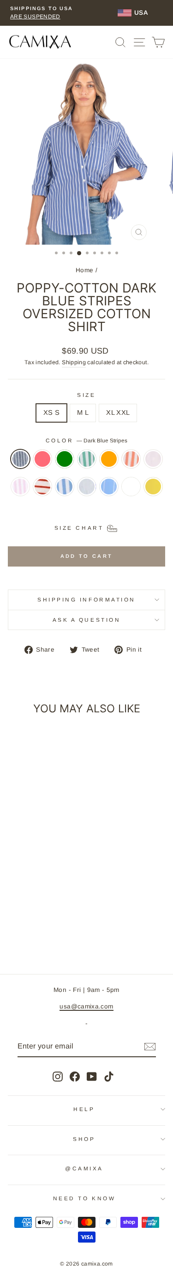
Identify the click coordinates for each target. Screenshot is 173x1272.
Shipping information (86, 599)
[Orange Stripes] (131, 463)
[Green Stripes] (87, 463)
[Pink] (153, 463)
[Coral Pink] (42, 463)
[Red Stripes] (42, 491)
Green (64, 459)
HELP (84, 1109)
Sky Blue (87, 486)
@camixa (84, 1168)
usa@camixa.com (86, 1006)
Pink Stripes (20, 486)
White (131, 486)
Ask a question (86, 620)
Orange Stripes (131, 459)
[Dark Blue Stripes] (20, 463)
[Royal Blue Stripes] (65, 491)
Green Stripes (87, 459)
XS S (51, 412)
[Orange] (109, 463)
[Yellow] (153, 491)
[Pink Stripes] (20, 491)
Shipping (74, 362)
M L (83, 412)
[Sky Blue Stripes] (109, 491)
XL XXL (118, 412)
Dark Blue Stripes (20, 459)
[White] (131, 491)
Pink (153, 459)
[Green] (65, 463)
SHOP (84, 1139)
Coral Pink (42, 459)
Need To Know (84, 1198)
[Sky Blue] (87, 491)
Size (86, 395)
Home (84, 270)
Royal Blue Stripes (64, 486)
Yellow (153, 486)
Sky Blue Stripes (109, 486)
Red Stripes (42, 486)
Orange (109, 459)
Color (86, 440)
